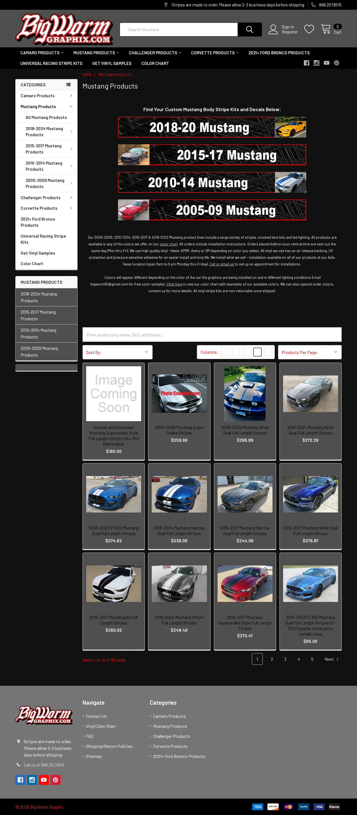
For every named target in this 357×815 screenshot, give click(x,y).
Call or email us (221, 264)
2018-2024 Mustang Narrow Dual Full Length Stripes (179, 530)
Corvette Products (213, 52)
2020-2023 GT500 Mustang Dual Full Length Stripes (114, 530)
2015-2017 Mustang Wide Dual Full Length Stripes (310, 530)
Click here (174, 284)
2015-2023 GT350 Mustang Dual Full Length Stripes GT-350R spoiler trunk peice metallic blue (310, 625)
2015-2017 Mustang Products (44, 149)
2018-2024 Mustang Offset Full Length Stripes (179, 619)
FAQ (89, 736)
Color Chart (155, 63)
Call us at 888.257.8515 (44, 764)
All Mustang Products (46, 117)
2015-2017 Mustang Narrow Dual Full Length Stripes (245, 530)
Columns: (209, 352)
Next (330, 659)
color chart (169, 244)
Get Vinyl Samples (111, 63)
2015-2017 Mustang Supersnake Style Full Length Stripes (245, 622)
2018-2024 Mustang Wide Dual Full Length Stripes (310, 429)
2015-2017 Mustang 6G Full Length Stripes (114, 619)
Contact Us (96, 716)
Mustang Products (94, 52)
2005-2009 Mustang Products (45, 183)
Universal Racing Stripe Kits (51, 63)
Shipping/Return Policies (109, 746)
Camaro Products (39, 52)
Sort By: (94, 352)
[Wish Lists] (312, 29)
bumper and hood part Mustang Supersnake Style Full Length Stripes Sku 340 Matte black (113, 435)
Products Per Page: (300, 352)
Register (290, 31)
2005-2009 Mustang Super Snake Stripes (179, 429)
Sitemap (94, 756)
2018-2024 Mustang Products (44, 131)
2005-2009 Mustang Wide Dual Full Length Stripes (245, 429)
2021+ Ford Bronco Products (279, 52)
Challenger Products (153, 52)
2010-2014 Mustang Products (44, 166)
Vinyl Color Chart (101, 726)
